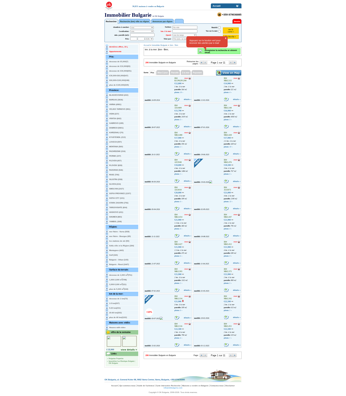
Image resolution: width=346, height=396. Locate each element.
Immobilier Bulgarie (159, 45)
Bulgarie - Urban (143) (118, 260)
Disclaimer (230, 386)
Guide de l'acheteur (145, 386)
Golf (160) (113, 255)
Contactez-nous (217, 386)
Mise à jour (163, 73)
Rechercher (111, 21)
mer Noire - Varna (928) (119, 232)
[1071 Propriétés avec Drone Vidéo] (179, 21)
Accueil (216, 6)
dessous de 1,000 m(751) (120, 274)
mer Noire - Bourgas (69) (120, 236)
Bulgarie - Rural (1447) (119, 264)
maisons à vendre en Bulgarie (151, 6)
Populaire (197, 73)
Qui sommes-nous (127, 386)
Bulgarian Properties (116, 358)
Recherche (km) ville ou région (134, 21)
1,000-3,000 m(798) (118, 279)
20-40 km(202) (115, 313)
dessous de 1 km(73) (118, 299)
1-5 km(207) (114, 303)
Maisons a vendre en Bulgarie (195, 386)
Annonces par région (162, 21)
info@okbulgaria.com (173, 388)
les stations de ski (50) (119, 241)
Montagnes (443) (116, 250)
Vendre (237, 21)
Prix (152, 73)
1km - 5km (174, 45)
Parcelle (175, 73)
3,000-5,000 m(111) (117, 284)
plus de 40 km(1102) (118, 317)
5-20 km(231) (115, 308)
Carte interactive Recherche (168, 386)
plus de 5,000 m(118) (118, 289)
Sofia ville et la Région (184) (121, 246)
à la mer (185, 73)
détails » (187, 99)
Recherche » (230, 36)
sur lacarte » (231, 30)
